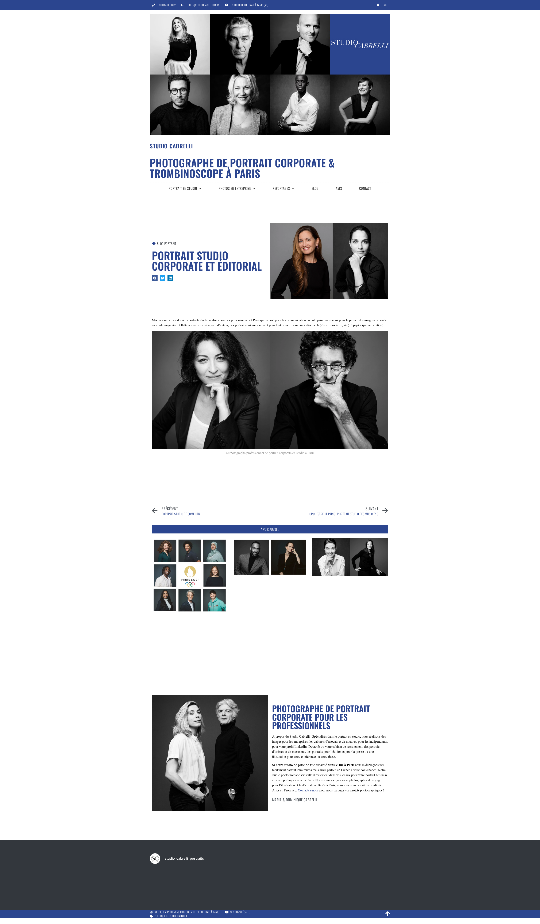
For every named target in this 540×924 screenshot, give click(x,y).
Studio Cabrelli (171, 146)
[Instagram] (385, 5)
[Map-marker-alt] (378, 5)
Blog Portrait (166, 243)
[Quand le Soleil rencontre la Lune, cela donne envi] (367, 882)
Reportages (281, 188)
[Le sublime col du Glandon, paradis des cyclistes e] (173, 882)
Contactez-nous (308, 790)
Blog (315, 188)
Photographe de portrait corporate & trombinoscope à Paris (242, 168)
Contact (365, 188)
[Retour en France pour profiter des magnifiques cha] (221, 882)
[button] (155, 278)
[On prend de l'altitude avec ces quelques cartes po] (318, 882)
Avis (339, 188)
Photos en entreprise (235, 188)
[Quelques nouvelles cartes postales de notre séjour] (270, 882)
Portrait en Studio (183, 188)
